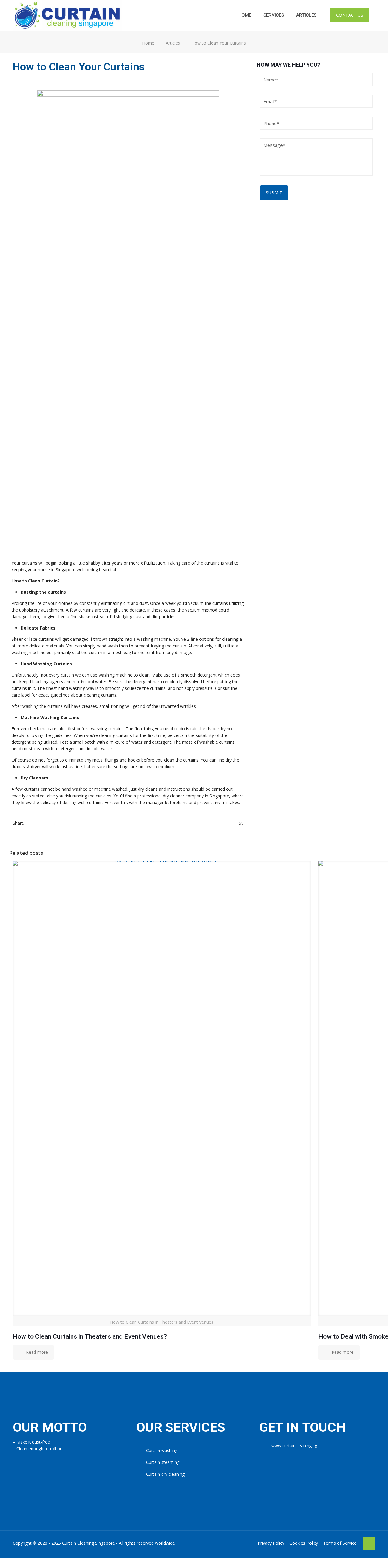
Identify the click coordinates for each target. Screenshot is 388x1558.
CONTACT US (349, 15)
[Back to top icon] (369, 1543)
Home (148, 43)
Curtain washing (161, 1450)
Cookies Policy (303, 1543)
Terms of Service (339, 1543)
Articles (173, 43)
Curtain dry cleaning (165, 1474)
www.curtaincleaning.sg (294, 1445)
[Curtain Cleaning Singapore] (67, 15)
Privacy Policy (271, 1543)
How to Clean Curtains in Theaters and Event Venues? (90, 1336)
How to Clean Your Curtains (219, 43)
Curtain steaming (162, 1462)
